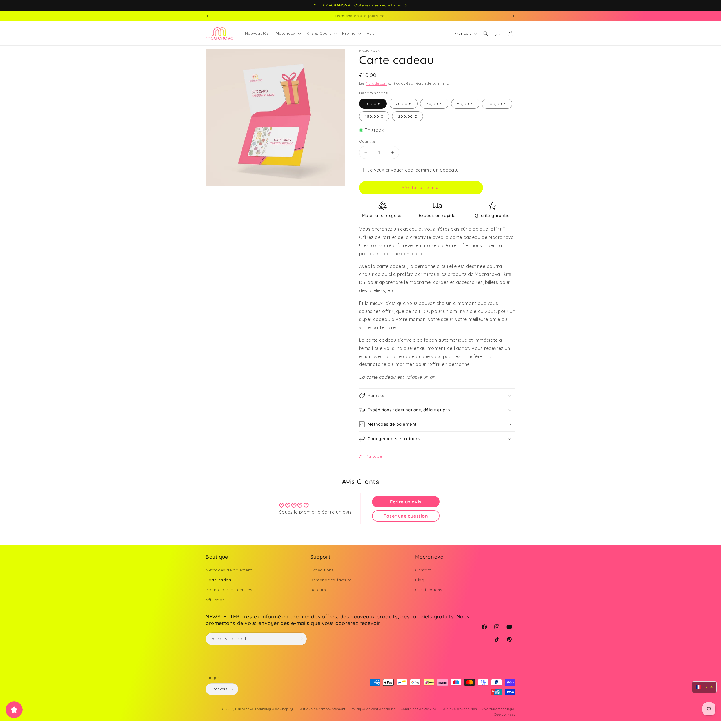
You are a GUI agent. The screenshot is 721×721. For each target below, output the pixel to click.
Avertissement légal (498, 709)
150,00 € (374, 116)
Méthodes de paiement (229, 570)
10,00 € (373, 103)
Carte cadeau (219, 579)
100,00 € (497, 103)
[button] (287, 33)
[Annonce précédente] (207, 16)
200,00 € (407, 116)
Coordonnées (504, 714)
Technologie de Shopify (274, 709)
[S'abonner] (300, 638)
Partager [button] (375, 456)
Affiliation (215, 599)
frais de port (376, 83)
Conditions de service (418, 709)
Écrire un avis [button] (405, 502)
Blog (419, 579)
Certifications (428, 590)
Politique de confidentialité (373, 709)
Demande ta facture (330, 579)
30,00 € (434, 103)
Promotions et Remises (229, 590)
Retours (318, 590)
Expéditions (322, 570)
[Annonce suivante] (513, 16)
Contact (423, 570)
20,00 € (403, 103)
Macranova (244, 709)
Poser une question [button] (406, 516)
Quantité (367, 141)
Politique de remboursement (322, 709)
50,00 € (465, 103)
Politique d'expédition (459, 709)
